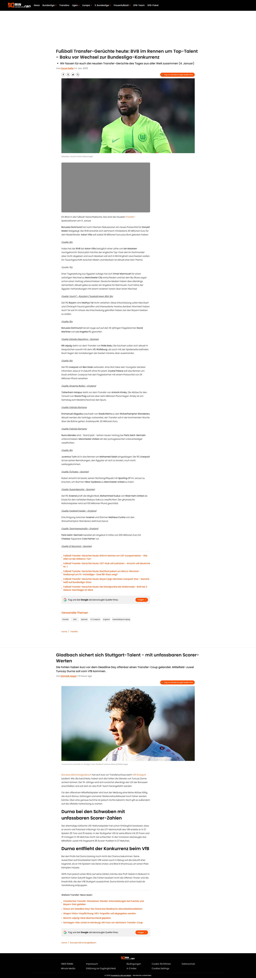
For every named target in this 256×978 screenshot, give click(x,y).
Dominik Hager (69, 676)
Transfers (64, 5)
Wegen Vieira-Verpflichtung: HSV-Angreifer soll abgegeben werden (99, 913)
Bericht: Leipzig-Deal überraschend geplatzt (87, 918)
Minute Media (68, 968)
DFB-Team (139, 5)
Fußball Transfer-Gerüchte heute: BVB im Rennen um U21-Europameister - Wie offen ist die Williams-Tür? (105, 557)
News (37, 5)
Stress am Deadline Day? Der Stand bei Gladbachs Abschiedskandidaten (102, 908)
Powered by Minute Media (121, 975)
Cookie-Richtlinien (161, 963)
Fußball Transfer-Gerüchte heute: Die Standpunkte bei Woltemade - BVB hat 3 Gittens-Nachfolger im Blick (105, 588)
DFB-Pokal (152, 5)
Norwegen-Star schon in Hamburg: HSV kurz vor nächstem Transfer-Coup (103, 922)
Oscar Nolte (67, 68)
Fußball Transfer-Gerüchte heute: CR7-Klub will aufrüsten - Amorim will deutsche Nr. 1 (106, 565)
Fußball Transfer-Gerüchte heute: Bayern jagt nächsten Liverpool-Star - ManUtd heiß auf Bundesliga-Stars (106, 580)
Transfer (130, 216)
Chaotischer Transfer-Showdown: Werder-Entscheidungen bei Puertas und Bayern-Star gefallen (103, 903)
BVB (74, 619)
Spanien (84, 619)
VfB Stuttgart (139, 774)
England (106, 619)
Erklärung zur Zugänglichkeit (101, 968)
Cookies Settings (160, 968)
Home (64, 631)
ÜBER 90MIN (67, 963)
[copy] (78, 74)
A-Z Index (131, 968)
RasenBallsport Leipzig (121, 619)
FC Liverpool (95, 619)
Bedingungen (134, 963)
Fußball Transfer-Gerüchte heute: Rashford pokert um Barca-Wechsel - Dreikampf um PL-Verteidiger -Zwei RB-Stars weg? (101, 573)
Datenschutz (188, 963)
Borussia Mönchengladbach (76, 774)
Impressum (92, 963)
